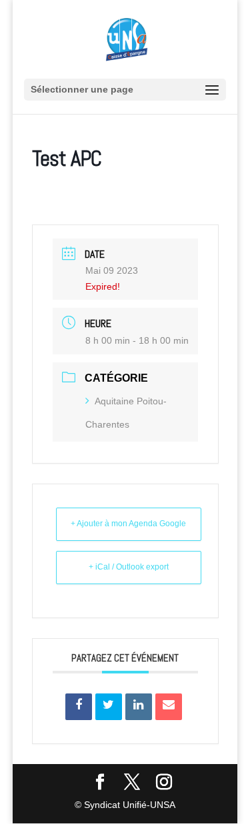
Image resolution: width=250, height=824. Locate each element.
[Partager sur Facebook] (78, 706)
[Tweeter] (108, 706)
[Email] (168, 706)
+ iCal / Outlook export (129, 567)
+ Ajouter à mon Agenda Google (128, 523)
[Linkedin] (138, 706)
